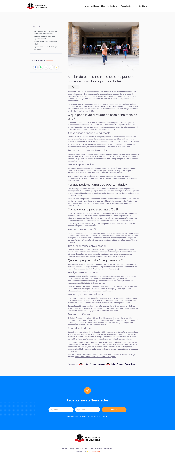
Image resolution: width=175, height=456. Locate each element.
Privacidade (96, 448)
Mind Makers (78, 339)
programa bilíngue (91, 320)
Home (86, 6)
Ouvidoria (143, 6)
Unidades (95, 6)
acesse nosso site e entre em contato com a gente (95, 357)
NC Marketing (96, 452)
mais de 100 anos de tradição (96, 278)
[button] (113, 6)
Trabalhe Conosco (129, 6)
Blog (103, 6)
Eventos (79, 448)
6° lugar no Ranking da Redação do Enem (98, 308)
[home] (37, 6)
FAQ (87, 448)
